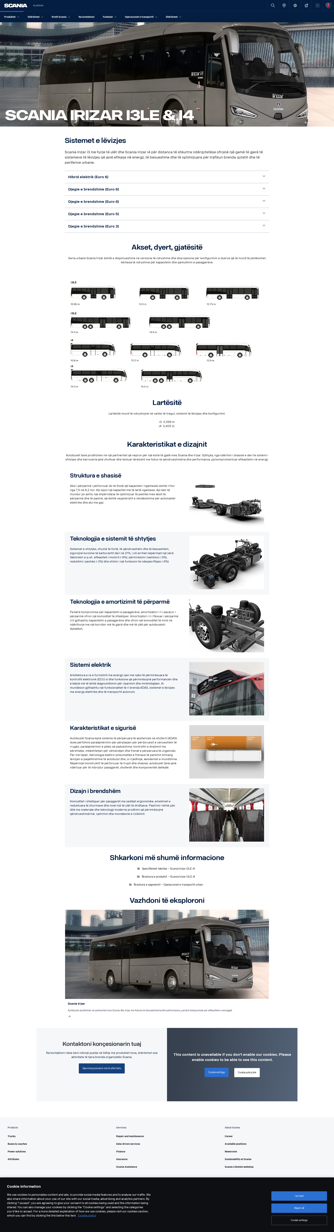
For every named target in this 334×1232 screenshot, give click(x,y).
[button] (317, 5)
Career (229, 1136)
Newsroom (231, 1151)
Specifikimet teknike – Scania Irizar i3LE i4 (168, 868)
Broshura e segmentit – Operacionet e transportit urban (168, 884)
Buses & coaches (17, 1143)
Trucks (11, 1136)
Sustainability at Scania (238, 1159)
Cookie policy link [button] (247, 1072)
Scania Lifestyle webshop (239, 1166)
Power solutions (17, 1151)
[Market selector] (295, 5)
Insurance (122, 1159)
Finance (120, 1151)
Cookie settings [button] (216, 1072)
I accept (299, 1195)
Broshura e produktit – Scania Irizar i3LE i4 (168, 876)
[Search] (272, 5)
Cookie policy (87, 1215)
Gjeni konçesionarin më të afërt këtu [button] (101, 1068)
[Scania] (15, 5)
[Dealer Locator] (284, 5)
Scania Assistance (126, 1166)
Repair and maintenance (130, 1136)
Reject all (299, 1208)
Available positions (235, 1143)
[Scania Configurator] (306, 5)
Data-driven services (128, 1143)
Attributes (13, 1159)
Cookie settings (299, 1220)
